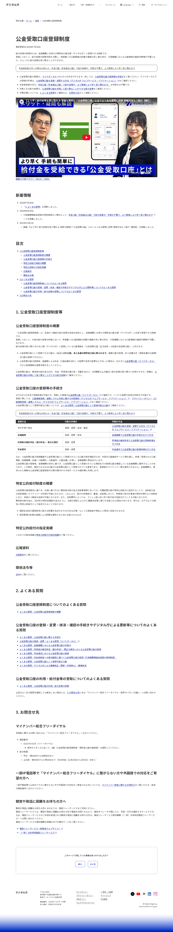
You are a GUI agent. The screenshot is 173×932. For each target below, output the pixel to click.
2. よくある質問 (47, 92)
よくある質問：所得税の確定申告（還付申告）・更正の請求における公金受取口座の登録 (60, 649)
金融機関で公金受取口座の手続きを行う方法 (132, 434)
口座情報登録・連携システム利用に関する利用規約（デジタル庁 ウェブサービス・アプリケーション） (79, 398)
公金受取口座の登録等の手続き (109, 76)
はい (80, 864)
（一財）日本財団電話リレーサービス (37, 832)
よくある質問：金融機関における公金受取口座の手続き (45, 645)
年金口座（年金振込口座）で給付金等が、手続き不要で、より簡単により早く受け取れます (110, 214)
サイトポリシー (82, 892)
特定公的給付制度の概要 (34, 263)
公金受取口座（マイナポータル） (83, 394)
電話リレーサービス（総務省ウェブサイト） (40, 828)
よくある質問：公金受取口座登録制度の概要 (40, 611)
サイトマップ (106, 895)
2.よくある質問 (27, 279)
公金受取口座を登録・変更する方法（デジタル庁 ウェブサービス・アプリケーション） (76, 80)
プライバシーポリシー (84, 895)
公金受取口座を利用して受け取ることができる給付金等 (68, 88)
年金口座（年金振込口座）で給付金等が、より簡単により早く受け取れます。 (74, 84)
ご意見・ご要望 (107, 892)
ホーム (29, 20)
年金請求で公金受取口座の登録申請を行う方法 (133, 449)
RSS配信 (104, 899)
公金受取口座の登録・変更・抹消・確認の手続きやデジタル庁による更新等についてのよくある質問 (69, 287)
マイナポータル (49, 76)
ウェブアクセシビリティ (85, 902)
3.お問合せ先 (26, 295)
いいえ (93, 864)
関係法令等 (28, 275)
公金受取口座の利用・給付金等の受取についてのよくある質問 (52, 291)
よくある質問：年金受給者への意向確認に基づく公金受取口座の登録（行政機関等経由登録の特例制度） (68, 657)
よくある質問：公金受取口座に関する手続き (40, 637)
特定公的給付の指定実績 (34, 267)
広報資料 (27, 271)
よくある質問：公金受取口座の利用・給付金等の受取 (44, 685)
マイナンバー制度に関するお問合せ (118, 784)
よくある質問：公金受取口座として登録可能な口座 (84, 405)
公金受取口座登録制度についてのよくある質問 (45, 283)
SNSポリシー (81, 899)
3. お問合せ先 (73, 692)
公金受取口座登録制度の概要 (36, 255)
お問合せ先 (74, 92)
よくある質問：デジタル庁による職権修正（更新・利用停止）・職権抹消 (53, 665)
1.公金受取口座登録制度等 (32, 250)
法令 (18, 574)
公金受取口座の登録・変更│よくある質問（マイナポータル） (48, 641)
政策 (37, 20)
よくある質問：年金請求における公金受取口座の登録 (44, 653)
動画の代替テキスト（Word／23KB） (33, 178)
